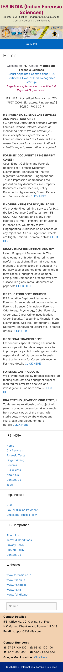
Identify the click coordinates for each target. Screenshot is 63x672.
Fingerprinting (15, 460)
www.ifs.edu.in (16, 584)
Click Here (40, 657)
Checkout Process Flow (21, 514)
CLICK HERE (24, 286)
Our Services (14, 450)
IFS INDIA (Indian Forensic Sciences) (31, 9)
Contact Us (13, 479)
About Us (12, 475)
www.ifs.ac (13, 589)
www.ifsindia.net (17, 594)
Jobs (9, 484)
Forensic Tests (15, 455)
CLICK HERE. (39, 196)
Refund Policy (15, 549)
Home (10, 445)
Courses (11, 465)
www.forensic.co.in (18, 575)
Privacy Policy (15, 545)
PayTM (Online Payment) (22, 510)
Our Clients (13, 470)
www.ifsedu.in (15, 580)
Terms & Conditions (19, 540)
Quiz (9, 505)
